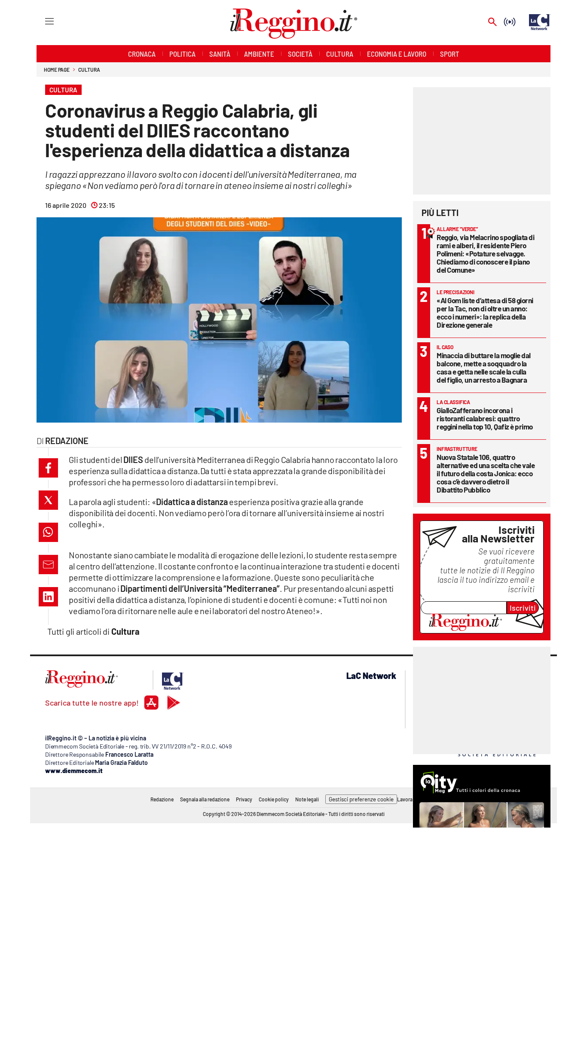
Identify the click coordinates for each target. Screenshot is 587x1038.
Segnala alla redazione (204, 799)
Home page (57, 70)
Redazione (162, 799)
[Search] (492, 22)
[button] (48, 468)
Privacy (244, 799)
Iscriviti (523, 607)
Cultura (89, 70)
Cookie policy (274, 799)
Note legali (307, 799)
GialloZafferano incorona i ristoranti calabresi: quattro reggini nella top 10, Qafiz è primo (485, 418)
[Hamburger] (41, 21)
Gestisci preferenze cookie (361, 799)
